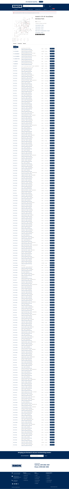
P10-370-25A (15, 250)
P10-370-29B (15, 297)
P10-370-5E (15, 432)
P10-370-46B (15, 382)
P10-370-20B (15, 195)
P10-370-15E (15, 140)
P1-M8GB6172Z (15, 63)
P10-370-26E (15, 275)
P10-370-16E (15, 153)
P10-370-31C (15, 327)
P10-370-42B (15, 372)
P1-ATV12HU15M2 (15, 51)
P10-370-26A (15, 263)
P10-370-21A (15, 205)
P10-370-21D (15, 213)
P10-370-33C (15, 337)
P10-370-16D (15, 150)
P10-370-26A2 (15, 265)
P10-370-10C (15, 75)
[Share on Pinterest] (40, 34)
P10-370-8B (15, 439)
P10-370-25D (15, 258)
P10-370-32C (15, 332)
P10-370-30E (15, 322)
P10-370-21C (15, 210)
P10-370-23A (15, 228)
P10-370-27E (15, 287)
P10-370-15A (15, 130)
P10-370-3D (15, 362)
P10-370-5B (15, 427)
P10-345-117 (15, 66)
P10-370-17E (15, 165)
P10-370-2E (15, 315)
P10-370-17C (15, 160)
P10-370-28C (15, 292)
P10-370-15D (15, 138)
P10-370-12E (15, 103)
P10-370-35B (15, 345)
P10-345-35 (15, 68)
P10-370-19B (15, 178)
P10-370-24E (15, 248)
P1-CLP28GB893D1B (16, 53)
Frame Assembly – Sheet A (39, 25)
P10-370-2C (15, 310)
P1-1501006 (15, 48)
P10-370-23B (15, 230)
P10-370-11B (15, 83)
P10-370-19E (15, 185)
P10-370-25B (15, 253)
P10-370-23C (15, 233)
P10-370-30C (15, 320)
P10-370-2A (15, 305)
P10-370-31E (15, 330)
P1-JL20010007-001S (16, 58)
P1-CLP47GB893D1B (16, 56)
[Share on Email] (36, 34)
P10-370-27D (15, 285)
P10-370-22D (15, 223)
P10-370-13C (15, 110)
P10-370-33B (15, 335)
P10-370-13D (15, 113)
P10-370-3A (15, 355)
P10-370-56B (15, 417)
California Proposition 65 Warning (26, 49)
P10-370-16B (15, 145)
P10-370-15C (15, 135)
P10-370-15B (15, 133)
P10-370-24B (15, 240)
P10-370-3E (15, 365)
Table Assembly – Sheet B (39, 27)
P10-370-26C (15, 270)
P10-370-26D (15, 272)
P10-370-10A (15, 70)
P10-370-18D (15, 170)
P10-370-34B (15, 340)
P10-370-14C (15, 123)
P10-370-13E (15, 115)
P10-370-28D (15, 295)
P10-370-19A (15, 175)
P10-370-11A (15, 80)
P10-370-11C (15, 85)
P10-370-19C (15, 180)
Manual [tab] (24, 43)
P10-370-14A (15, 118)
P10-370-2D (15, 312)
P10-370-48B (15, 387)
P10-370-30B (15, 317)
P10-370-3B (15, 357)
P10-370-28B (15, 290)
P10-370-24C (15, 243)
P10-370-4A (15, 392)
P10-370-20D (15, 200)
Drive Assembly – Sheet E (39, 32)
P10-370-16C (15, 148)
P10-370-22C (15, 220)
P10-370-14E (15, 128)
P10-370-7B (15, 437)
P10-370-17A (15, 155)
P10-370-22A (15, 218)
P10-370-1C (15, 190)
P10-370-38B (15, 352)
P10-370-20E (15, 203)
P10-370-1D (15, 193)
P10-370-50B (15, 402)
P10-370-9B (15, 444)
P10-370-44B (15, 377)
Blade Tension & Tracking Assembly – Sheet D (42, 30)
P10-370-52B (15, 407)
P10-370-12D (15, 100)
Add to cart (52, 48)
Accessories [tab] (20, 43)
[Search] (44, 6)
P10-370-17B (15, 158)
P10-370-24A (15, 238)
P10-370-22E (15, 225)
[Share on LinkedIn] (42, 34)
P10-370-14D (15, 125)
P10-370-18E (15, 173)
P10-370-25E (15, 260)
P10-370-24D (15, 245)
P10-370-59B (15, 422)
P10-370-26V (15, 277)
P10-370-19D (15, 183)
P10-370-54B (15, 412)
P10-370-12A (15, 95)
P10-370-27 (15, 280)
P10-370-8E (15, 442)
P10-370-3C (15, 360)
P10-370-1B (15, 188)
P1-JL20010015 (15, 61)
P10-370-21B (15, 208)
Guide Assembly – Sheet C (39, 28)
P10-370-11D (15, 88)
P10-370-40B (15, 367)
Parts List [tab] (14, 43)
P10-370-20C (15, 198)
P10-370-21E (15, 215)
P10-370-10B (15, 73)
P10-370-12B (15, 98)
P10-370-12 (15, 93)
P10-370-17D (15, 163)
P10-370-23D (15, 235)
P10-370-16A (15, 143)
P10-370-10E (15, 78)
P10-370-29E (15, 302)
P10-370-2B (15, 307)
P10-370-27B (15, 282)
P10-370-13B (15, 108)
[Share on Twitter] (39, 34)
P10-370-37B (15, 350)
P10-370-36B (15, 347)
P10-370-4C (15, 397)
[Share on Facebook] (37, 34)
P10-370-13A (15, 105)
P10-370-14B (15, 120)
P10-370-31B (15, 325)
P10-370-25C (15, 255)
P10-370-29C (15, 300)
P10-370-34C (15, 342)
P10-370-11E (15, 90)
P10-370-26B (15, 267)
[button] (16, 9)
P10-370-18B (15, 168)
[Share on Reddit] (43, 34)
